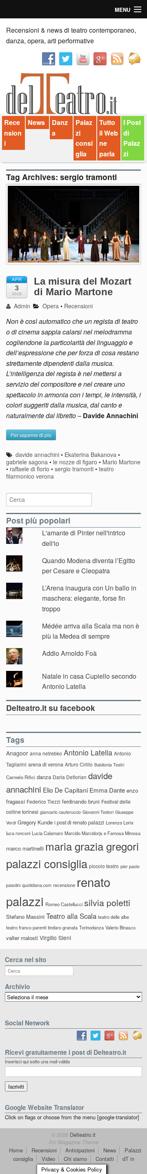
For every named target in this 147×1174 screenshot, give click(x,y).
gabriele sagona (27, 462)
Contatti (105, 1159)
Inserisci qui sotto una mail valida (37, 1061)
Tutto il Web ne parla (108, 138)
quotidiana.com (36, 885)
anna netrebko (46, 753)
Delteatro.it (82, 1134)
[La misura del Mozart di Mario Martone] (73, 228)
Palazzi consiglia (84, 138)
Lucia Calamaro (47, 833)
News (36, 122)
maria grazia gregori (92, 845)
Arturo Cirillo (79, 764)
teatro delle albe (113, 916)
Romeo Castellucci (63, 904)
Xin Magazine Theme (73, 1142)
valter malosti (22, 938)
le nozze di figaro (75, 462)
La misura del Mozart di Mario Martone (82, 286)
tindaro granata (63, 927)
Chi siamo (75, 1159)
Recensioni (13, 133)
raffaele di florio (29, 469)
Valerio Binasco (120, 927)
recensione (64, 885)
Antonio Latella (88, 752)
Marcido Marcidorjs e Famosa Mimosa (102, 833)
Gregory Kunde (35, 822)
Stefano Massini (25, 916)
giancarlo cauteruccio (60, 812)
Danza (60, 128)
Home (16, 1150)
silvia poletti (107, 902)
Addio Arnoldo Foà (69, 653)
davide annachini (37, 454)
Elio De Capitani (65, 789)
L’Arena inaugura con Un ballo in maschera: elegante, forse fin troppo (89, 598)
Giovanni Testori (98, 812)
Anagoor (17, 753)
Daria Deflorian (70, 776)
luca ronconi (18, 833)
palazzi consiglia (46, 863)
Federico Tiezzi (43, 801)
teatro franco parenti (26, 927)
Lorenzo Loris (120, 822)
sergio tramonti (74, 469)
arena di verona (45, 764)
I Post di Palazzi (132, 138)
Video (48, 1159)
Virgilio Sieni (55, 937)
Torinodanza (91, 927)
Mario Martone (121, 462)
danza (44, 777)
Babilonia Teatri (109, 765)
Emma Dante (107, 790)
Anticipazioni (80, 1150)
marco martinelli (25, 848)
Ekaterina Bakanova (90, 454)
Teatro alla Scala (71, 916)
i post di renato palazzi (79, 822)
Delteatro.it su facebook (50, 707)
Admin (21, 306)
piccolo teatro (104, 865)
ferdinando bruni (81, 801)
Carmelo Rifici (20, 777)
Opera (50, 306)
